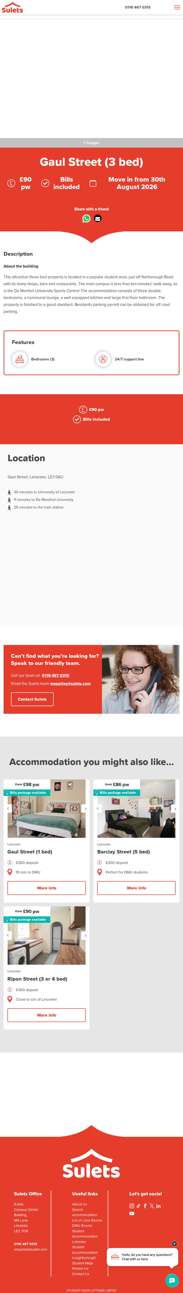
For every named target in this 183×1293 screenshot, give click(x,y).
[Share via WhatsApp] (85, 220)
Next (85, 808)
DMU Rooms (82, 1225)
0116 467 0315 (138, 7)
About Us (79, 1204)
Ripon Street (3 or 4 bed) (37, 979)
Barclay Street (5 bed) (123, 852)
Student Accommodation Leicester (85, 1236)
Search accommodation (84, 1212)
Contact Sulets (32, 699)
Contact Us (80, 1274)
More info (46, 888)
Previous (8, 808)
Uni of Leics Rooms (87, 1220)
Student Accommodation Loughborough (85, 1252)
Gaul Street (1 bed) (29, 852)
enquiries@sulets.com (70, 684)
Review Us (80, 1268)
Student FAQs (82, 1263)
